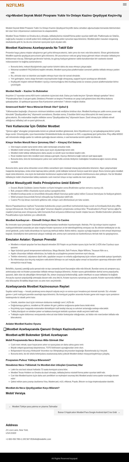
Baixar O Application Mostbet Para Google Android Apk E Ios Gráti (87, 412)
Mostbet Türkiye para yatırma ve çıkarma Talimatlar (34, 406)
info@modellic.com (42, 439)
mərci (101, 114)
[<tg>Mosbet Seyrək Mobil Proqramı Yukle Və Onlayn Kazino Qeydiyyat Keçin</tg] (15, 5)
